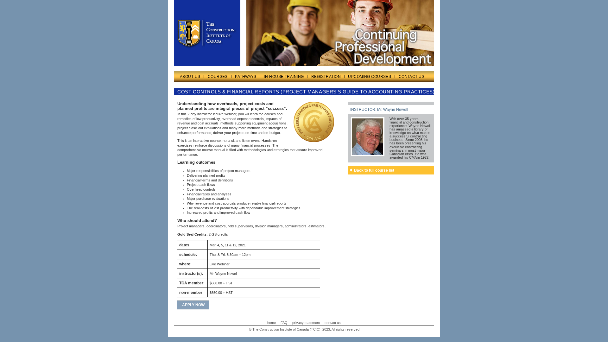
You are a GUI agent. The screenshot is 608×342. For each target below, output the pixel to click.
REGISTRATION (326, 77)
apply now (193, 305)
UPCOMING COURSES (369, 77)
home (271, 323)
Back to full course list (374, 170)
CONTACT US (411, 77)
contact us (333, 323)
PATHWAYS (245, 77)
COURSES (218, 77)
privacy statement (306, 323)
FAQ (284, 323)
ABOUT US (190, 77)
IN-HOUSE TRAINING (284, 77)
